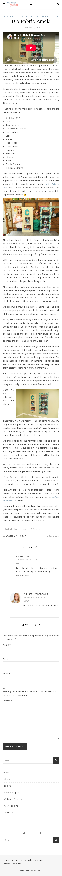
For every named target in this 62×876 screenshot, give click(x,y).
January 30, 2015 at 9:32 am (34, 597)
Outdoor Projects (13, 799)
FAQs (13, 860)
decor (23, 529)
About (6, 772)
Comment (8, 700)
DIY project (35, 529)
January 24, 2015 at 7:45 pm (27, 560)
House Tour (9, 812)
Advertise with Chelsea (26, 860)
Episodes (30, 16)
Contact (6, 860)
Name (7, 644)
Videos (6, 779)
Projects (7, 785)
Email (6, 659)
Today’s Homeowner (12, 863)
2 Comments (53, 535)
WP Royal (38, 870)
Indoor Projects (47, 16)
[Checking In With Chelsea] (13, 4)
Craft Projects (13, 16)
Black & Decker (11, 529)
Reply (19, 563)
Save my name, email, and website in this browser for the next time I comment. (29, 693)
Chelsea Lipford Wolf (16, 535)
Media (40, 860)
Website (7, 673)
